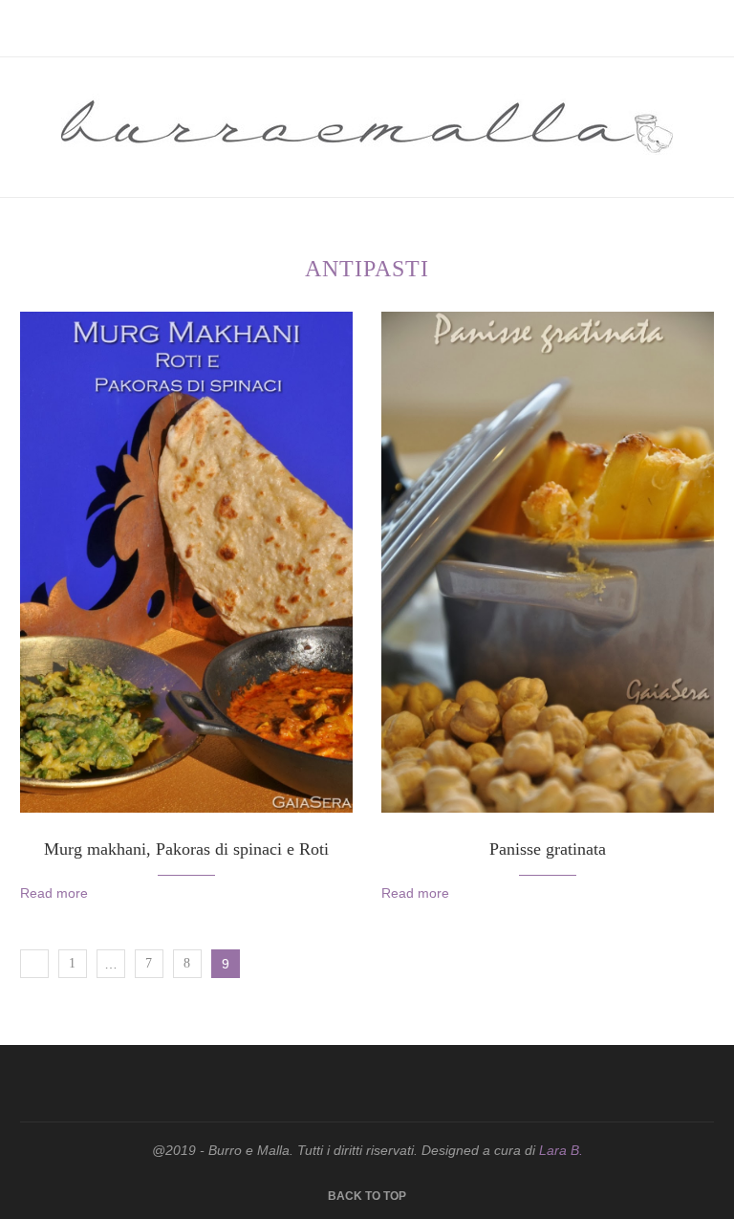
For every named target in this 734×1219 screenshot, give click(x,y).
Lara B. (561, 1150)
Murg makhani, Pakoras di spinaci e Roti (186, 849)
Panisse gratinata (547, 849)
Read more (54, 893)
